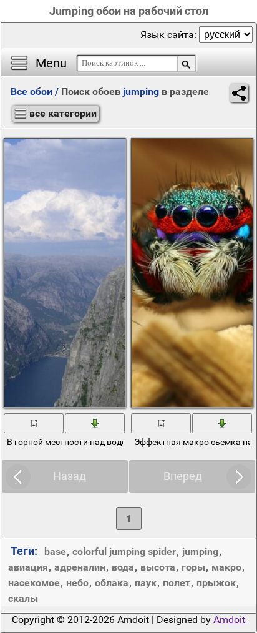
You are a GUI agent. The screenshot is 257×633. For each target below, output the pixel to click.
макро (226, 567)
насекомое (34, 583)
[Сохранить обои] (95, 423)
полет (176, 583)
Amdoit (229, 620)
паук (146, 583)
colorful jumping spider (124, 551)
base (55, 551)
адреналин (79, 567)
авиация (28, 567)
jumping (200, 551)
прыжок (216, 583)
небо (77, 583)
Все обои (31, 91)
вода (123, 567)
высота (157, 567)
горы (193, 567)
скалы (23, 598)
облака (111, 583)
